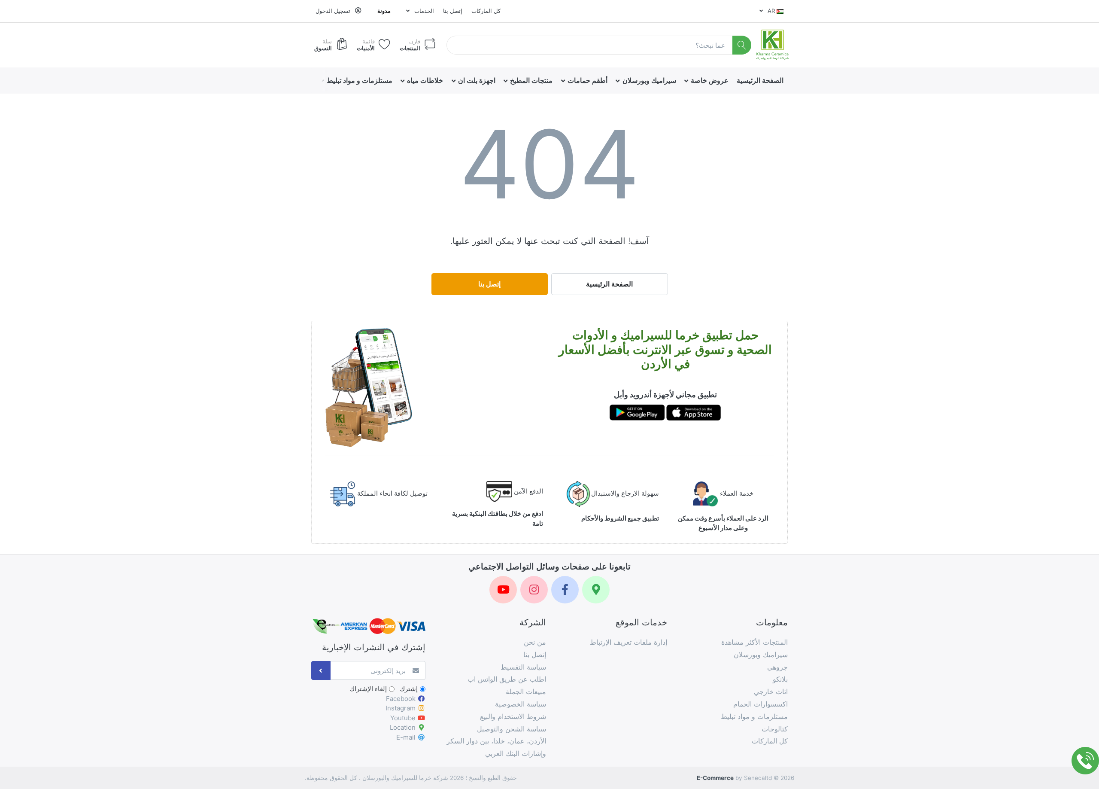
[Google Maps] (596, 589)
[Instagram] (534, 589)
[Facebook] (565, 589)
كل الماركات (486, 10)
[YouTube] (503, 589)
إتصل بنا (452, 10)
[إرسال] (321, 670)
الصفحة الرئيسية (609, 284)
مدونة (384, 10)
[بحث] (742, 45)
